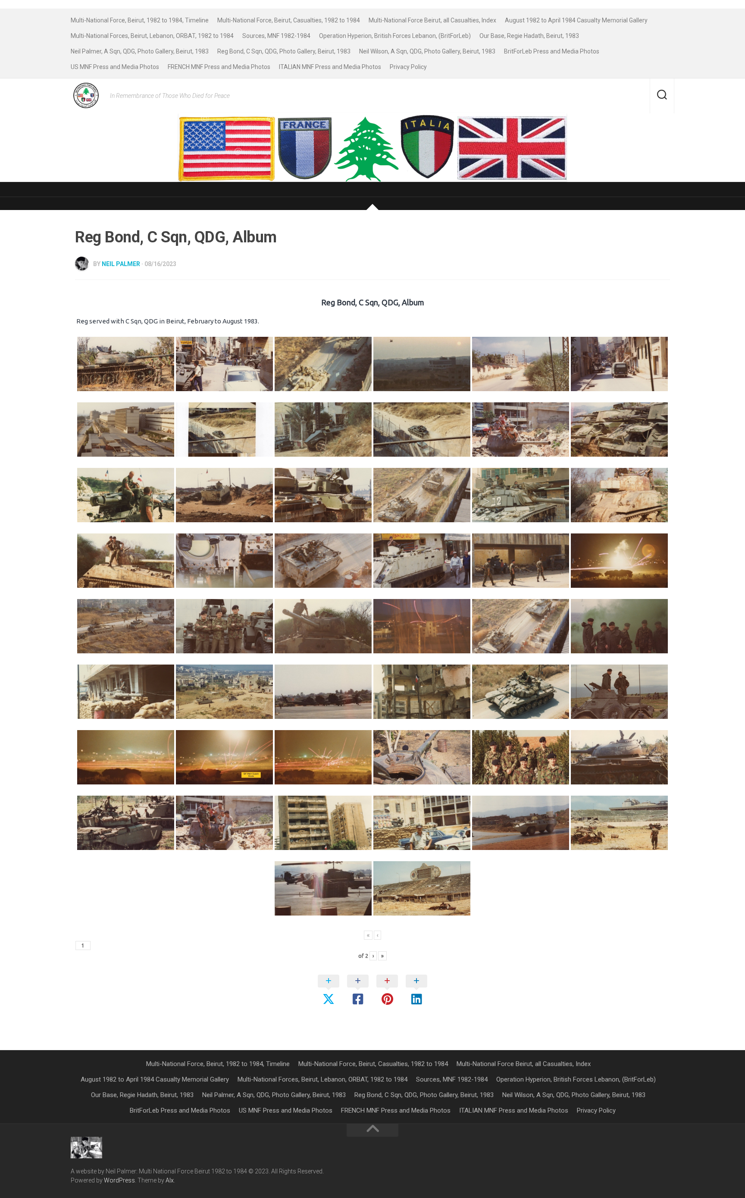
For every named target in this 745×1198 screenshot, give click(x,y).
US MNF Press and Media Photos (115, 66)
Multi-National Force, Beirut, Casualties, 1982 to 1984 (288, 20)
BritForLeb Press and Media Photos (551, 51)
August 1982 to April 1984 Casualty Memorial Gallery (576, 20)
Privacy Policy (408, 66)
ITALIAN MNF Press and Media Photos (330, 66)
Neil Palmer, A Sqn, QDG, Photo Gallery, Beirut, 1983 (140, 51)
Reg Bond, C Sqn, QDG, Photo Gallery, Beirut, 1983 (284, 51)
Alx (170, 1180)
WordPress (119, 1180)
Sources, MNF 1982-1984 (276, 35)
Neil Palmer (121, 263)
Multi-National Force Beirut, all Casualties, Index (432, 20)
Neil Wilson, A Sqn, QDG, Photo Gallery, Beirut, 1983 (427, 51)
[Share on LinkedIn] (416, 991)
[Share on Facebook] (358, 991)
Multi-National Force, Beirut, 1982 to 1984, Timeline (140, 20)
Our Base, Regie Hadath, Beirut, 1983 (529, 35)
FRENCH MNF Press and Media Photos (219, 66)
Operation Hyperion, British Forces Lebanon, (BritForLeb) (395, 35)
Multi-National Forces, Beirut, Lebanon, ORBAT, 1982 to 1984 (152, 35)
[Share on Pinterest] (387, 991)
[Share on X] (328, 991)
